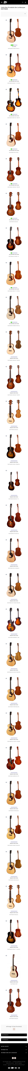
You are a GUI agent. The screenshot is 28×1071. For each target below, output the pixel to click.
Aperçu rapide (6, 20)
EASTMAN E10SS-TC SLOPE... (14, 949)
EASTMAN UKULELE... (14, 221)
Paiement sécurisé (10, 1063)
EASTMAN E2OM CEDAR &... (14, 464)
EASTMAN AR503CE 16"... (14, 776)
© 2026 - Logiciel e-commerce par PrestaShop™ (14, 1064)
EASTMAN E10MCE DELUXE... (14, 845)
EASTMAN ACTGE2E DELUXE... (14, 602)
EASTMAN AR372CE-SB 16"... (14, 117)
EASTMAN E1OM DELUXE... (14, 706)
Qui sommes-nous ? (7, 1061)
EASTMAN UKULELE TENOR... (14, 187)
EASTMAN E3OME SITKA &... (14, 325)
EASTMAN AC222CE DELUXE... (14, 672)
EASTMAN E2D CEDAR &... (14, 568)
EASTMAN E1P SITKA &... (14, 533)
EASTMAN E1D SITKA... (14, 152)
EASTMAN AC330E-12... (14, 256)
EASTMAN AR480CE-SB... (14, 637)
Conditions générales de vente (19, 1061)
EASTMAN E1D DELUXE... (14, 810)
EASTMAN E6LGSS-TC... (14, 499)
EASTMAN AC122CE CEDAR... (14, 741)
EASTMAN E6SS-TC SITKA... (14, 291)
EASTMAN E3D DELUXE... (14, 880)
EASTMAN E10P (14, 984)
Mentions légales (18, 1063)
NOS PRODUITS (5, 1034)
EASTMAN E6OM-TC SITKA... (14, 83)
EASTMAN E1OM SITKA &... (14, 48)
